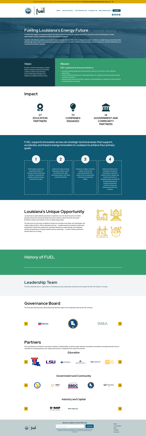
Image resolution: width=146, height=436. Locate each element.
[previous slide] (26, 324)
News (115, 428)
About (58, 10)
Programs (116, 430)
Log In (117, 10)
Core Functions (117, 426)
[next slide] (120, 324)
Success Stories (67, 10)
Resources (116, 432)
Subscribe (89, 426)
